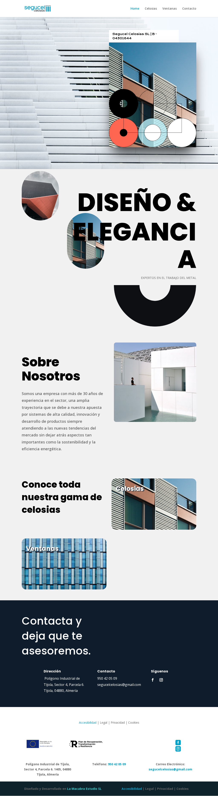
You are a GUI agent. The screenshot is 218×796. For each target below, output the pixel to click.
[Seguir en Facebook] (152, 679)
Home (135, 8)
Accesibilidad (87, 722)
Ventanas (169, 8)
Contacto (189, 8)
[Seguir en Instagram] (161, 679)
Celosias (151, 8)
